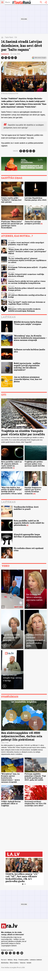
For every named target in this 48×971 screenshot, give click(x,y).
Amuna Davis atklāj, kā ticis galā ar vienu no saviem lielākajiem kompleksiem (26, 282)
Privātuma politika (23, 960)
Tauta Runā (9, 37)
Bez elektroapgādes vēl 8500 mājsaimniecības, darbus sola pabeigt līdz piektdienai (21, 736)
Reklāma (10, 960)
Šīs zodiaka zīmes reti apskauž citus (28, 549)
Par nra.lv (4, 960)
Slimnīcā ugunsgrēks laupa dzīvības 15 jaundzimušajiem (27, 535)
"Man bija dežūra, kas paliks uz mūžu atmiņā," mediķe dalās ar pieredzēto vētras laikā (11, 490)
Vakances (23, 963)
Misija (15, 960)
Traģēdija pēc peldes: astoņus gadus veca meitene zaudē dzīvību (35, 464)
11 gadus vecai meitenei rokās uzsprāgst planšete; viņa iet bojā (26, 243)
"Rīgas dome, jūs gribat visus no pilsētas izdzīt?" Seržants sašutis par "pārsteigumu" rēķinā (27, 251)
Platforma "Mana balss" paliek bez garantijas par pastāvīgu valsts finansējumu (12, 224)
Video (5, 565)
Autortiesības (5, 963)
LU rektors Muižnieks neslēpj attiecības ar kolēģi (27, 296)
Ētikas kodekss (14, 963)
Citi (16, 37)
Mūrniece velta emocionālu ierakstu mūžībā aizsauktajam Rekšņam (24, 310)
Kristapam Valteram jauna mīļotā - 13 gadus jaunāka (27, 268)
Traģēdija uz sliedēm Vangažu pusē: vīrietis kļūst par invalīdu (23, 432)
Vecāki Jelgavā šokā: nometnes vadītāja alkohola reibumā (26, 275)
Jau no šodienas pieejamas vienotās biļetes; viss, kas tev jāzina (28, 379)
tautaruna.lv (5, 54)
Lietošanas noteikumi (36, 960)
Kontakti (29, 963)
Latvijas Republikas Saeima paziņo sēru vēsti (35, 199)
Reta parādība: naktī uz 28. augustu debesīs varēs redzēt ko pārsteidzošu (11, 465)
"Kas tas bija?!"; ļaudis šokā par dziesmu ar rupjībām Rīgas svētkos (26, 303)
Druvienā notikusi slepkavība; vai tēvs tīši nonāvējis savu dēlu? (35, 803)
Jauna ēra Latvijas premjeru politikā (33, 222)
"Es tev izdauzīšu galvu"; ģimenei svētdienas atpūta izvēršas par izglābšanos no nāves (27, 260)
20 (34, 494)
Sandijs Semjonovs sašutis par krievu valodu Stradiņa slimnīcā (33, 490)
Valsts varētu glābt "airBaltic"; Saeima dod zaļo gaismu (11, 200)
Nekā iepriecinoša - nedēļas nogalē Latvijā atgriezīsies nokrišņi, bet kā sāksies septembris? (27, 366)
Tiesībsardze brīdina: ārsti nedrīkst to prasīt (26, 508)
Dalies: (15, 151)
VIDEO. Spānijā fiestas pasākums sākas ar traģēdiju (11, 803)
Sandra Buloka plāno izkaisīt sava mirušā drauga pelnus (26, 289)
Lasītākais (8, 316)
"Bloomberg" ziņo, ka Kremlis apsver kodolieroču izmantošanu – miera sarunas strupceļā (30, 337)
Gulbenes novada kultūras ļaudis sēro (29, 350)
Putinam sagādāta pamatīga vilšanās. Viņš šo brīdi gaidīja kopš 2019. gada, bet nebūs (35, 777)
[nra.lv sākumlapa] (7, 2)
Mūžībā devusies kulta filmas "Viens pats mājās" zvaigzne (28, 323)
